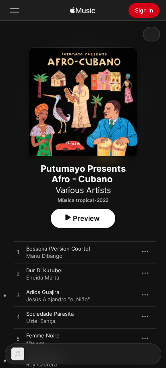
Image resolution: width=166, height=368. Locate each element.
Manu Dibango (44, 256)
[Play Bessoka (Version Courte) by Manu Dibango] (18, 252)
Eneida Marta (42, 277)
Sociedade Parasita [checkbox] (50, 313)
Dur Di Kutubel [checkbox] (44, 270)
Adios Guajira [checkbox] (42, 292)
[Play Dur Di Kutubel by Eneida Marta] (18, 274)
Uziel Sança (40, 321)
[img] (82, 10)
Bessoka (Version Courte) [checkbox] (58, 248)
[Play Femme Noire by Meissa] (18, 339)
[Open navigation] (14, 10)
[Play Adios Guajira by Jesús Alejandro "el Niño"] (18, 295)
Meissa (35, 342)
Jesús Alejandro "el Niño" (58, 299)
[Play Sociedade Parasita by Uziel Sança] (18, 317)
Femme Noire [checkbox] (43, 335)
